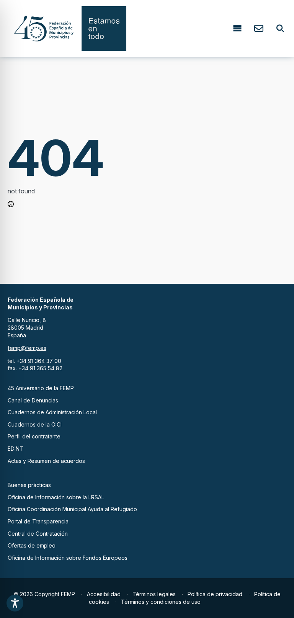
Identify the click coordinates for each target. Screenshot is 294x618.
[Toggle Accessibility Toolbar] (15, 603)
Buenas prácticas (29, 485)
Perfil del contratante (34, 436)
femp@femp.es (27, 348)
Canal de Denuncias (33, 400)
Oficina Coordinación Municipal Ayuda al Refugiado (72, 509)
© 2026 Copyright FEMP (44, 594)
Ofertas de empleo (32, 545)
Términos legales (154, 594)
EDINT (15, 448)
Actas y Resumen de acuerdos (46, 461)
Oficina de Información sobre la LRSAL (56, 497)
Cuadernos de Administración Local (52, 412)
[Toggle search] (280, 28)
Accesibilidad (104, 594)
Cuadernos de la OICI (35, 424)
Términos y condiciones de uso (161, 601)
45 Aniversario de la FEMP (41, 388)
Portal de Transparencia (38, 521)
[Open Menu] (237, 28)
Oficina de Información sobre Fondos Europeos (67, 557)
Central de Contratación (38, 533)
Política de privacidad (215, 594)
